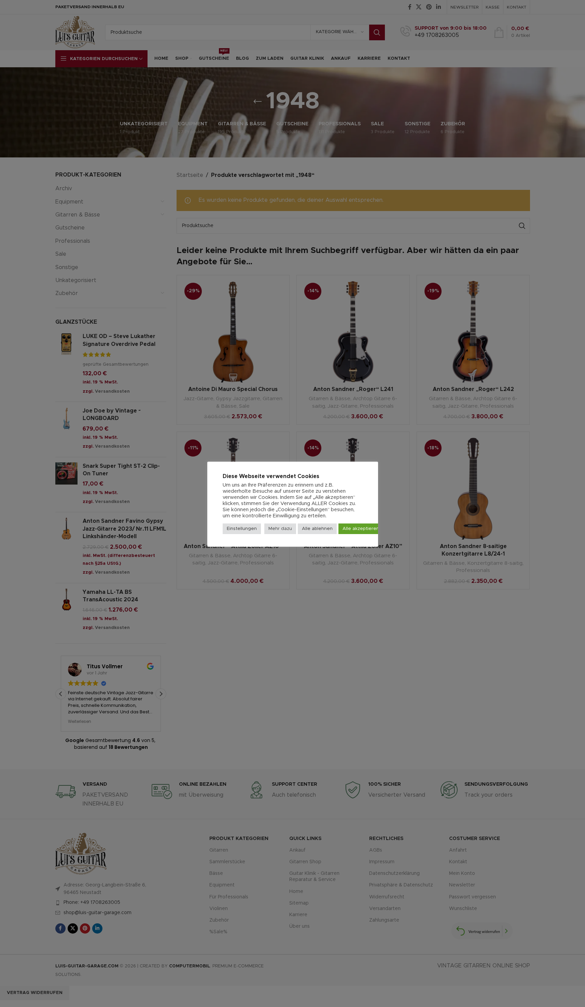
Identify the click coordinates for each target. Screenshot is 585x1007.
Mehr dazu (280, 529)
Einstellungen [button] (242, 529)
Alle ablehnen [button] (317, 529)
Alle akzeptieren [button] (361, 529)
